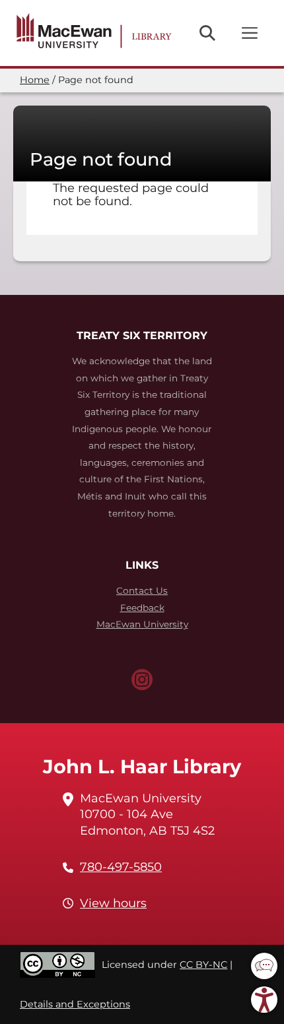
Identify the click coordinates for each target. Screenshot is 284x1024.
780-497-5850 (121, 867)
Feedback (142, 607)
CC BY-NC (203, 965)
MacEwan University (142, 624)
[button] (264, 966)
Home (35, 80)
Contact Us (142, 590)
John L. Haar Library (142, 766)
